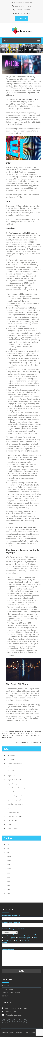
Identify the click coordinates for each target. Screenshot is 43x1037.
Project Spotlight (13, 812)
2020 (9, 869)
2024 (9, 853)
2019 (9, 873)
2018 (9, 877)
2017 (9, 881)
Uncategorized (13, 828)
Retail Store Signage (15, 816)
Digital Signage (13, 784)
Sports (10, 824)
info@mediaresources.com (23, 2)
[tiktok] (25, 1021)
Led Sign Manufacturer (15, 804)
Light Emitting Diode (27, 99)
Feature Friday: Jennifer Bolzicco (28, 742)
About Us (5, 986)
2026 (9, 844)
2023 (9, 857)
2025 (9, 849)
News (9, 808)
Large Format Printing (15, 800)
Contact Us (6, 996)
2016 (9, 885)
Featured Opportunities (16, 796)
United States (12, 771)
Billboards (11, 759)
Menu (6, 40)
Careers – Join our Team (11, 992)
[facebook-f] (4, 1021)
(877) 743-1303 (24, 10)
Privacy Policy (7, 989)
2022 (9, 861)
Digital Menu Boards (14, 780)
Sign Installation (13, 820)
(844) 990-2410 (26, 6)
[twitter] (9, 1021)
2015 (9, 889)
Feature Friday (12, 792)
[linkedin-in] (14, 1021)
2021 (9, 865)
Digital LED (11, 776)
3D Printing (11, 755)
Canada (10, 767)
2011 (9, 893)
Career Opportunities (15, 764)
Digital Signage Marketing (16, 788)
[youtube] (19, 1021)
